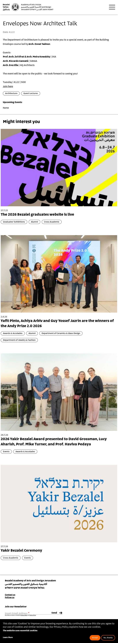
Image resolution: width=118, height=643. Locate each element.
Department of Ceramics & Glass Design (61, 333)
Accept (95, 637)
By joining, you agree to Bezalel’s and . (20, 615)
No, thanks (108, 637)
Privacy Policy (24, 615)
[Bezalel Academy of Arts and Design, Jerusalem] (28, 7)
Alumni (34, 221)
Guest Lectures (30, 93)
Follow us (9, 597)
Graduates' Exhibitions (14, 221)
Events (6, 451)
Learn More (8, 637)
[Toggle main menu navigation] (112, 7)
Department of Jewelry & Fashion (19, 340)
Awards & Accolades (12, 333)
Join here (8, 86)
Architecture (11, 93)
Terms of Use (33, 615)
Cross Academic (51, 221)
